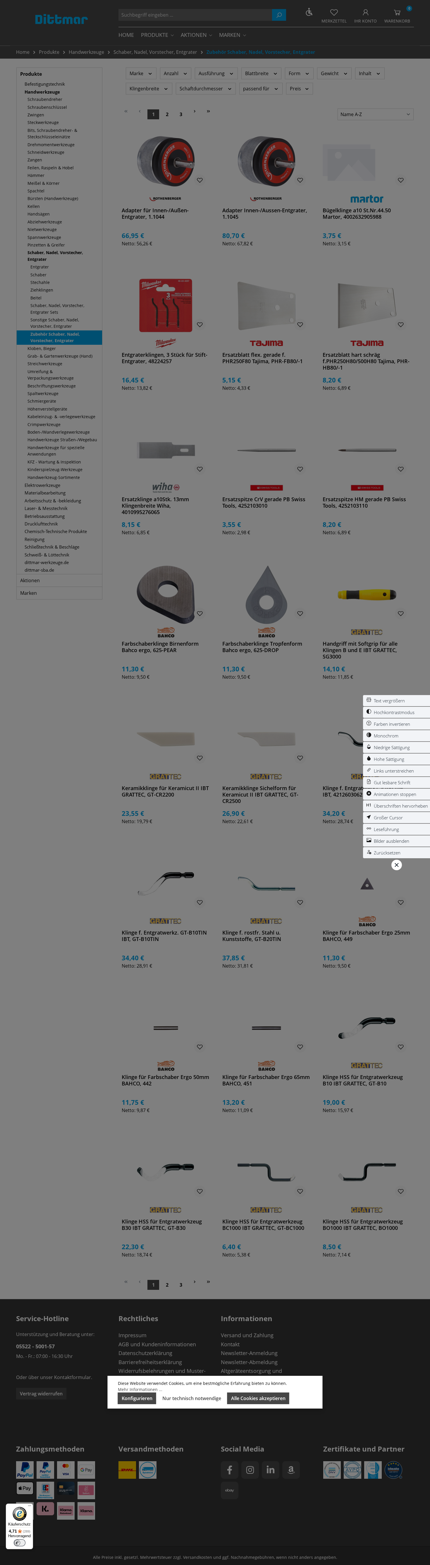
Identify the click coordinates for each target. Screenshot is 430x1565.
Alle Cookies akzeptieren (258, 1398)
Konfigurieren (137, 1398)
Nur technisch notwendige (191, 1398)
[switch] (396, 700)
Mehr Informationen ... (140, 1389)
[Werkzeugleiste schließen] (396, 865)
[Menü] (29, 1507)
